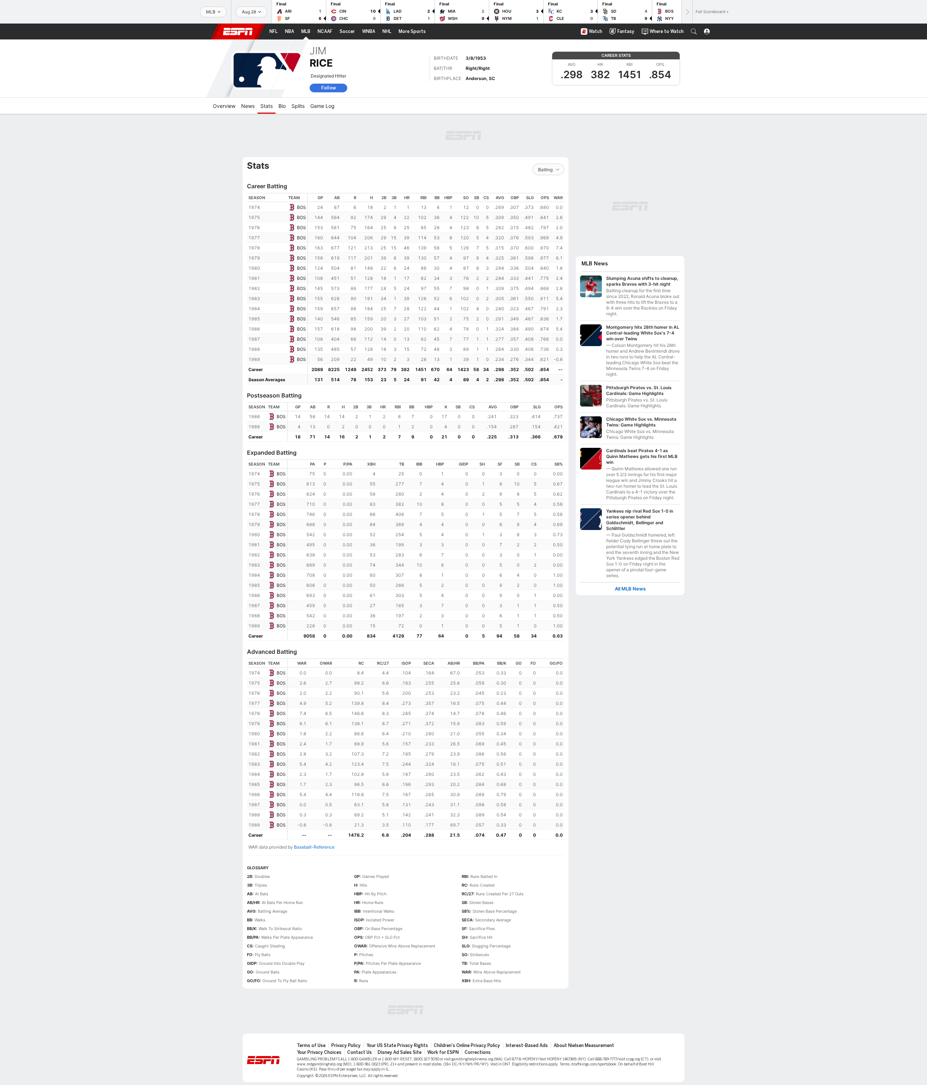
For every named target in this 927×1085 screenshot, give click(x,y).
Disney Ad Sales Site (399, 1052)
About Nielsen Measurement (584, 1045)
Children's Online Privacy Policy (467, 1045)
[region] (436, 288)
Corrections (478, 1052)
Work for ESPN (443, 1052)
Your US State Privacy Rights (397, 1045)
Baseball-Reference (314, 847)
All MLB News (630, 589)
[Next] (686, 12)
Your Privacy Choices (319, 1052)
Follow (328, 88)
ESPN (238, 31)
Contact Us (359, 1052)
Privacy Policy (346, 1045)
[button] (694, 31)
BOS (301, 207)
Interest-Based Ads (527, 1045)
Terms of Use (311, 1045)
